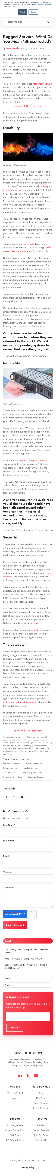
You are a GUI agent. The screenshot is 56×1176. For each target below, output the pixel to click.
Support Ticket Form (14, 1130)
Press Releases (41, 1103)
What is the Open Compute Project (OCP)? (24, 958)
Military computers (34, 763)
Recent (8, 940)
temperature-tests (25, 244)
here (36, 623)
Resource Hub (41, 1087)
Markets (41, 1125)
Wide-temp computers (32, 772)
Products (14, 1087)
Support (15, 1119)
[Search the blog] (48, 22)
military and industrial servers (18, 702)
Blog (41, 1093)
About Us (41, 1119)
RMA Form (15, 1135)
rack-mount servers (42, 83)
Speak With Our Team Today (28, 106)
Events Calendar (41, 1108)
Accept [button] (22, 12)
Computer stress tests (12, 776)
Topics (7, 978)
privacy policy (44, 4)
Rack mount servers (36, 776)
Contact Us (41, 1140)
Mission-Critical (15, 1093)
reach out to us (34, 630)
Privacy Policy (28, 1167)
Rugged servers (10, 768)
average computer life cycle (33, 460)
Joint (15, 1098)
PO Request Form (15, 1140)
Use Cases (41, 1098)
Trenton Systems (10, 772)
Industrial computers (12, 763)
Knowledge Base (15, 1125)
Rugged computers (20, 759)
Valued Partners (41, 1130)
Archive (8, 985)
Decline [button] (33, 12)
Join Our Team (41, 1135)
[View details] (20, 1076)
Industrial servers (30, 768)
